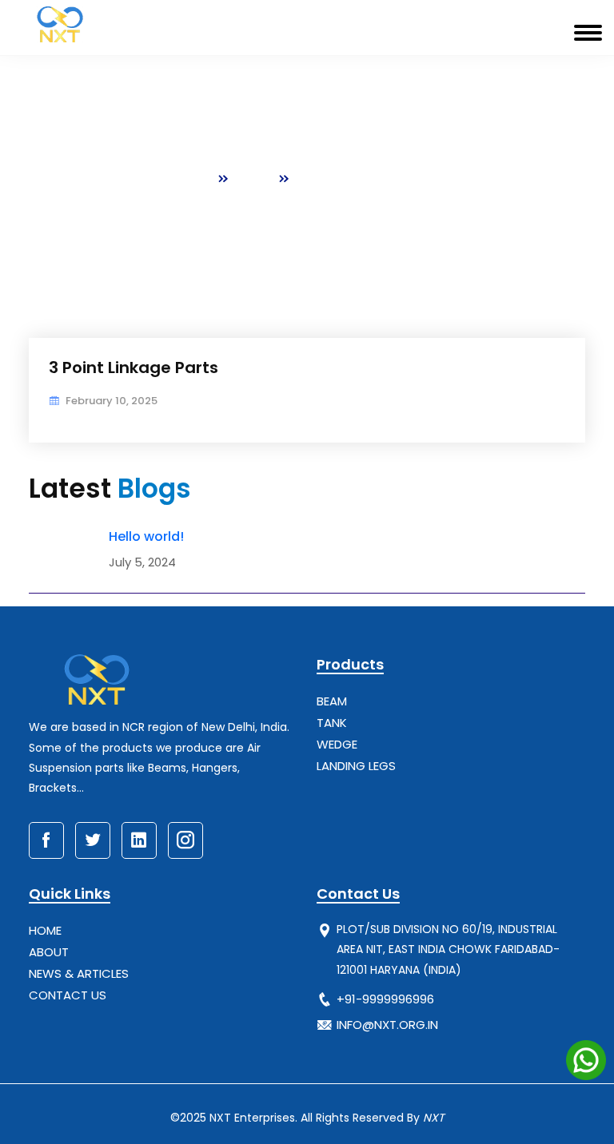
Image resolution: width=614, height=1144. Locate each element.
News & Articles (79, 973)
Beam (332, 701)
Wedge (337, 744)
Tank (332, 722)
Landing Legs (356, 765)
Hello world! (146, 536)
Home (191, 179)
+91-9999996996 (385, 999)
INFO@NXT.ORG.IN (387, 1024)
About (49, 951)
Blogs (253, 179)
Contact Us (67, 995)
